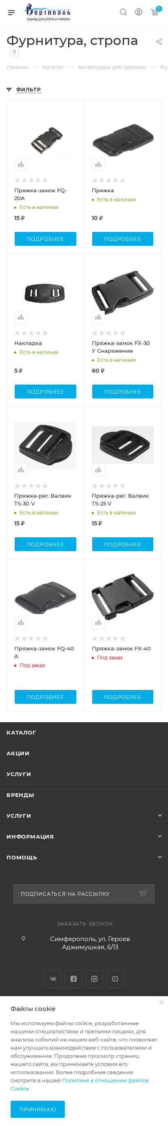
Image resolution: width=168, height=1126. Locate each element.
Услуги (19, 774)
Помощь (22, 857)
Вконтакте (53, 979)
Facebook (73, 979)
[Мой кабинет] (138, 13)
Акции (18, 753)
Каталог (21, 732)
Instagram (94, 979)
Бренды (20, 795)
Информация (30, 836)
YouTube (115, 979)
